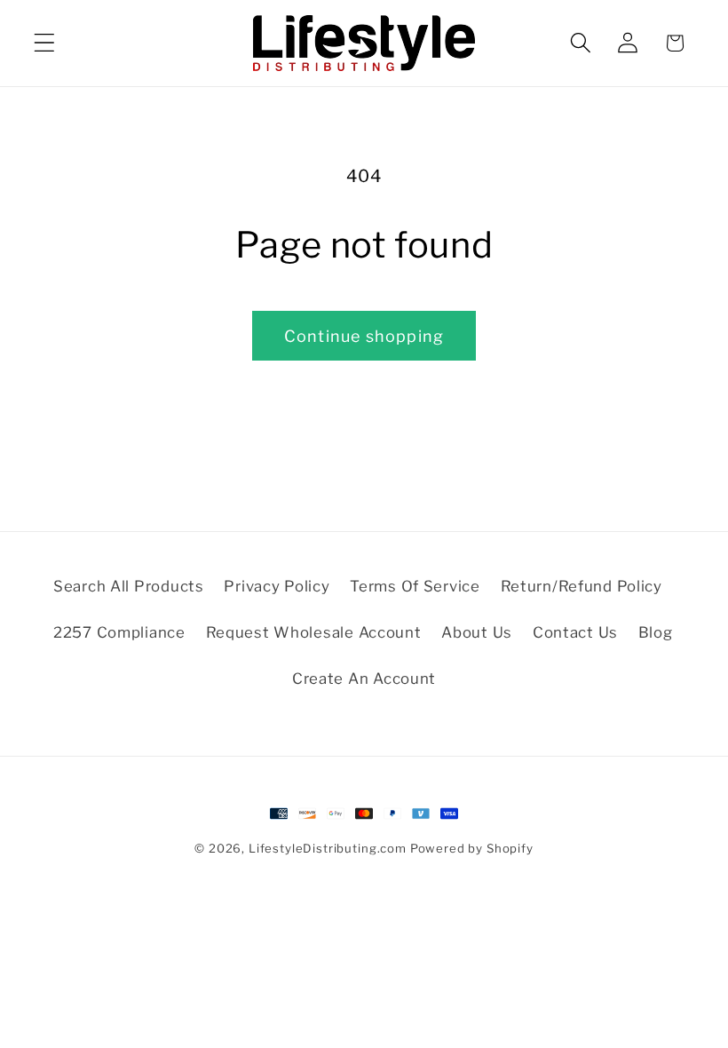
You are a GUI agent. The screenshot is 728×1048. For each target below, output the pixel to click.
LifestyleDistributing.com (328, 848)
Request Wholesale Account (314, 632)
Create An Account (364, 678)
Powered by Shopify (472, 848)
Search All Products (128, 586)
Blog (655, 632)
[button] (44, 43)
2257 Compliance (119, 632)
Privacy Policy (276, 586)
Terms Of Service (415, 586)
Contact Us (575, 632)
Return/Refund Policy (581, 586)
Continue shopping (364, 336)
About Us (476, 632)
